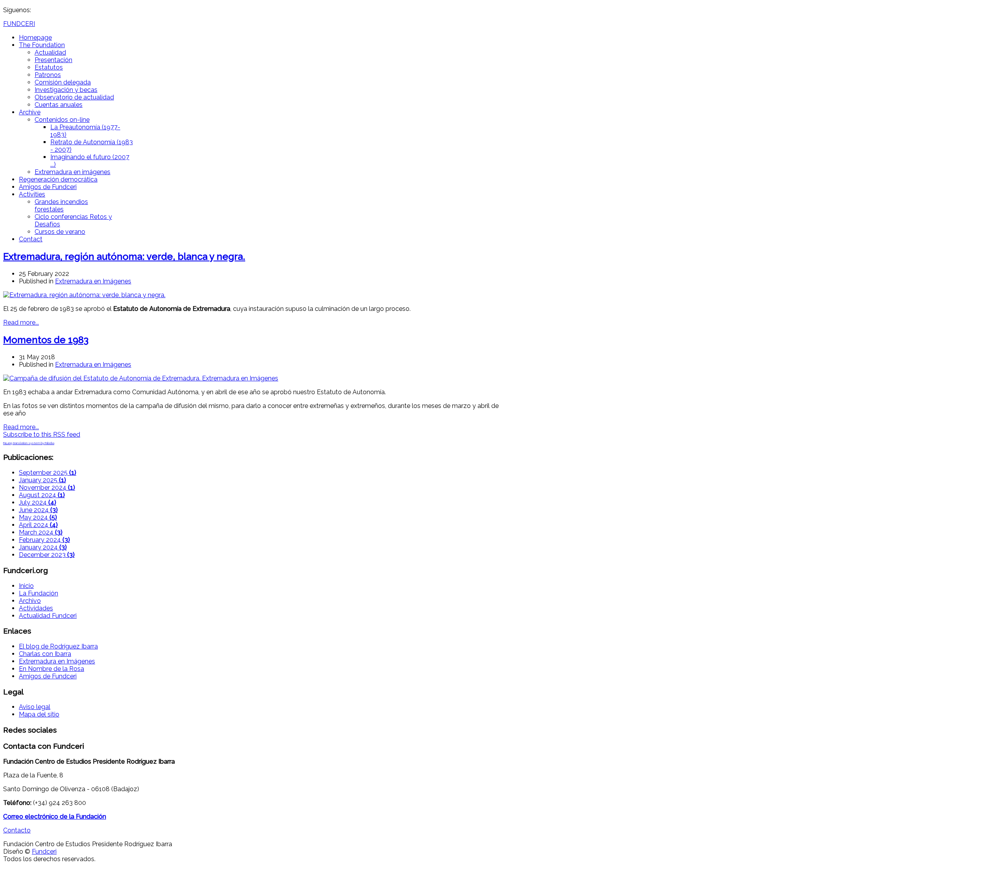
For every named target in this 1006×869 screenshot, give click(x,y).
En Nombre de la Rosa (51, 668)
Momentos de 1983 (45, 339)
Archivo (30, 600)
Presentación (53, 60)
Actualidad (50, 52)
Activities (32, 194)
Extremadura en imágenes (72, 172)
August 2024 (42, 495)
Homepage (35, 37)
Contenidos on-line (62, 119)
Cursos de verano (60, 231)
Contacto (17, 830)
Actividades (36, 608)
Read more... (21, 322)
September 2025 (47, 472)
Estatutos (49, 67)
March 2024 (40, 532)
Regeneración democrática (58, 179)
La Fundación (38, 593)
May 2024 (38, 517)
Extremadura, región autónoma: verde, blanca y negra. (124, 256)
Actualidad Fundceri (48, 615)
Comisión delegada (63, 82)
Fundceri (44, 851)
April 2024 (38, 525)
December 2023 (47, 555)
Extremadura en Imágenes (93, 281)
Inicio (26, 586)
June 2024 (38, 510)
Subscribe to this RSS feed (41, 434)
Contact (30, 239)
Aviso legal (34, 707)
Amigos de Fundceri (48, 187)
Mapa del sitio (39, 714)
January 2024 (43, 547)
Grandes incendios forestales (61, 205)
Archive (29, 112)
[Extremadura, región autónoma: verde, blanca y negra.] (84, 295)
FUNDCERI (19, 24)
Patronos (48, 75)
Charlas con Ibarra (45, 654)
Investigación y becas (66, 90)
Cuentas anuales (59, 104)
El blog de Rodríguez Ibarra (58, 646)
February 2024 (44, 540)
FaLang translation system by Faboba (28, 443)
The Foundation (42, 45)
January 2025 (42, 480)
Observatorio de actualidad (74, 97)
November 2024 (47, 487)
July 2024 (37, 502)
